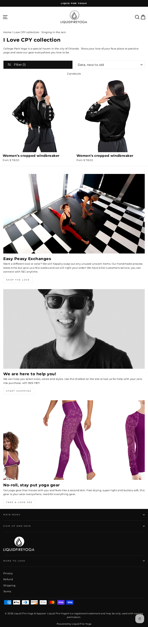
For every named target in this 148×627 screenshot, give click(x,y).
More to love (14, 561)
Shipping (9, 585)
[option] (74, 3)
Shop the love (18, 280)
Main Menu (12, 515)
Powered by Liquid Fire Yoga (74, 623)
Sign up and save (17, 526)
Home (7, 32)
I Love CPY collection (26, 32)
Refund (8, 579)
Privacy (8, 573)
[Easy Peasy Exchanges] (74, 213)
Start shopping (19, 391)
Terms (7, 591)
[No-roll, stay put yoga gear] (74, 440)
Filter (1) (19, 64)
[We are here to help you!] (74, 329)
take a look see (19, 502)
